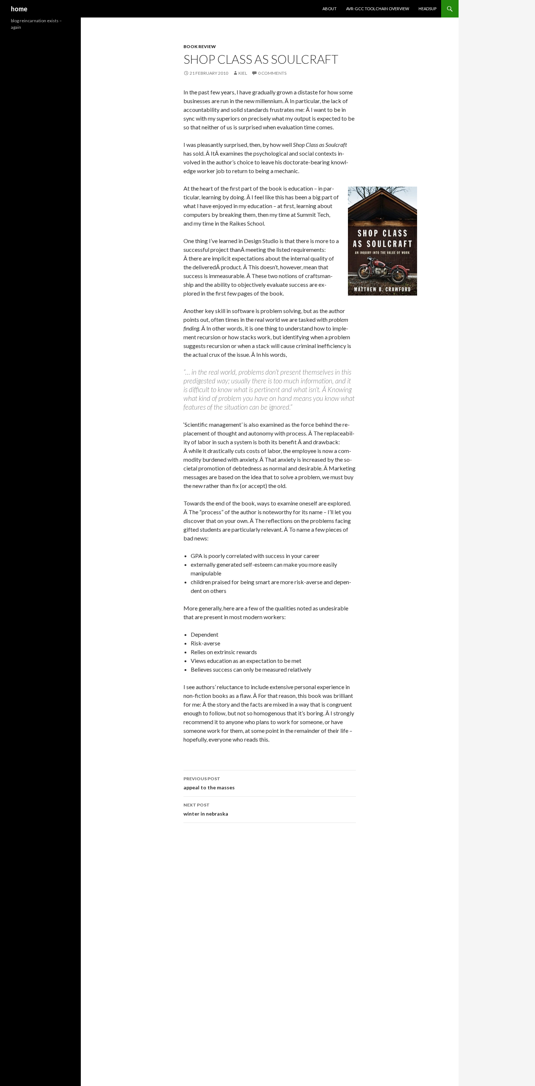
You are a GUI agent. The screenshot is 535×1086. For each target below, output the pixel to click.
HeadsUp (427, 8)
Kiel (242, 73)
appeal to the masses (209, 783)
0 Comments (272, 73)
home (19, 9)
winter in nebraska (205, 809)
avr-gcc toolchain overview (377, 8)
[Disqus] (270, 931)
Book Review (199, 46)
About (329, 8)
